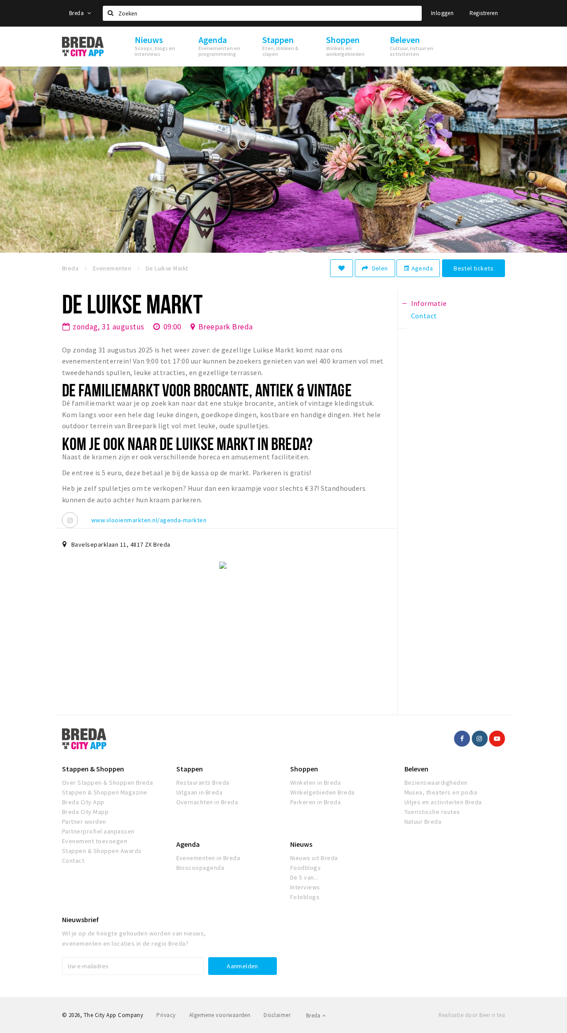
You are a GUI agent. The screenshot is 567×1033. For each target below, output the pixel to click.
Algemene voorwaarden (220, 1015)
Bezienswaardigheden (436, 782)
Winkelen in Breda (315, 782)
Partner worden (84, 822)
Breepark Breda (225, 327)
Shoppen (304, 768)
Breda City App (83, 802)
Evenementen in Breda (208, 858)
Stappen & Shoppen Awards (102, 851)
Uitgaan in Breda (199, 792)
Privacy (165, 1015)
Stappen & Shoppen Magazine (104, 792)
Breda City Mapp (85, 812)
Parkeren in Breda (315, 802)
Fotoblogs (304, 897)
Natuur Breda (423, 822)
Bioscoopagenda (200, 868)
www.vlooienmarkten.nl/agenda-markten (148, 520)
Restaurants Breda (202, 782)
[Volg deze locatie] (341, 268)
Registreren (484, 13)
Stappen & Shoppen (93, 768)
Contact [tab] (424, 315)
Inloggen (442, 13)
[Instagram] (70, 520)
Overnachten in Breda (207, 802)
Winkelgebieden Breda (322, 792)
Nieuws (301, 844)
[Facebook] (462, 739)
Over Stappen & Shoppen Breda (107, 782)
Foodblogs (305, 868)
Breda (77, 13)
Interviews (305, 887)
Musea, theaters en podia (441, 792)
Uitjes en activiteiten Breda (443, 802)
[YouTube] (497, 739)
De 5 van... (304, 877)
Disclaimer (277, 1015)
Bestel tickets (473, 268)
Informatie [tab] (429, 303)
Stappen (189, 768)
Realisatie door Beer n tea (472, 1015)
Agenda (418, 268)
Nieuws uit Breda (314, 858)
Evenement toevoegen (94, 841)
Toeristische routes (432, 812)
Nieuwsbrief (80, 919)
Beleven (416, 768)
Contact (73, 861)
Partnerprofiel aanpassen (98, 831)
